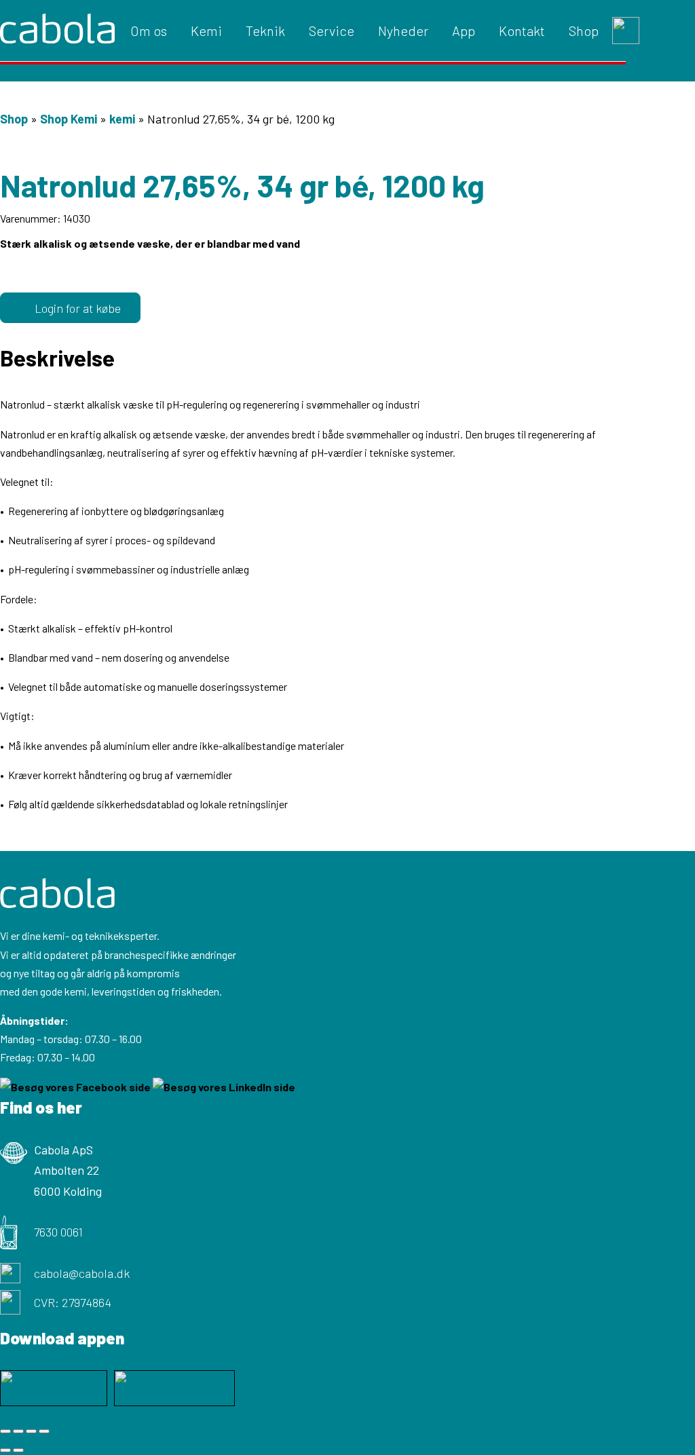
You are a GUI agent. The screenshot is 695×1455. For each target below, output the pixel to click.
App (463, 30)
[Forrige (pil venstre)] (5, 1450)
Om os (148, 30)
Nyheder (403, 30)
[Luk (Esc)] (44, 1431)
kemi (122, 118)
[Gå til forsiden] (57, 31)
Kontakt (522, 30)
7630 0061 (58, 1231)
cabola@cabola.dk (82, 1273)
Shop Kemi (68, 118)
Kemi (206, 30)
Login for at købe (78, 308)
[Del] (31, 1431)
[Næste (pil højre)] (18, 1450)
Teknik (265, 30)
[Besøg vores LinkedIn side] (224, 1086)
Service (331, 30)
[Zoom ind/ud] (5, 1431)
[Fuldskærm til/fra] (18, 1431)
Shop (584, 30)
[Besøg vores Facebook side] (76, 1086)
